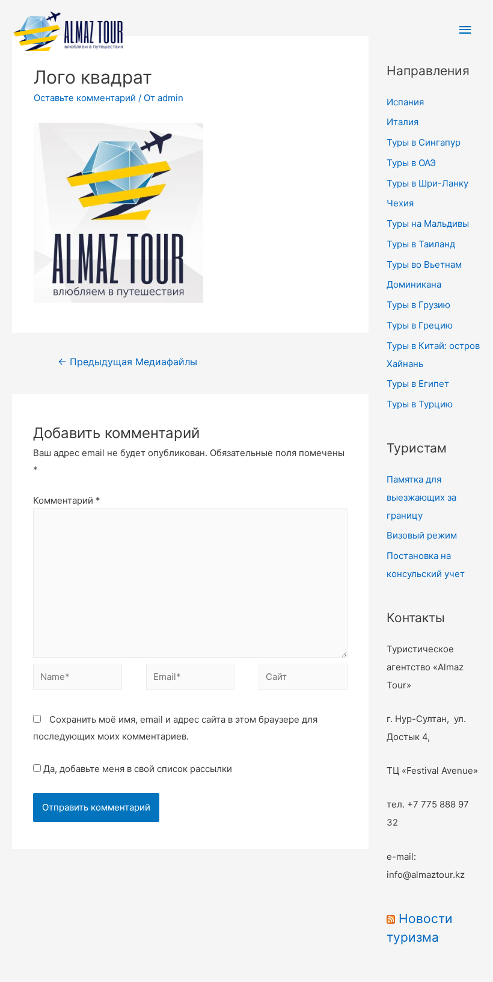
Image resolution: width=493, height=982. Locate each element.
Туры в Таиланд (421, 244)
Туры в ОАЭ (411, 162)
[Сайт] (303, 679)
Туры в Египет (418, 383)
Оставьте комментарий (85, 97)
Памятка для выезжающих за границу (421, 497)
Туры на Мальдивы (428, 223)
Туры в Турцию (420, 404)
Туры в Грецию (420, 325)
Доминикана (414, 284)
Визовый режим (422, 535)
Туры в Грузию (418, 304)
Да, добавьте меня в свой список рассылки (136, 768)
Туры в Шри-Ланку (427, 183)
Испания (405, 102)
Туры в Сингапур (424, 142)
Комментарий (66, 500)
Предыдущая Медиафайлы (127, 362)
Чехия (400, 203)
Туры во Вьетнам (424, 264)
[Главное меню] (466, 30)
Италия (402, 122)
